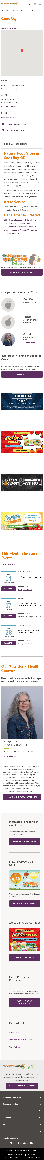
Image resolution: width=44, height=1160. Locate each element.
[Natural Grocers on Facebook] (12, 1143)
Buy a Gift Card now (24, 903)
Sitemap (10, 1154)
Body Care (26, 220)
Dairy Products (19, 223)
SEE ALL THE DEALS (25, 957)
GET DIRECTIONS (8, 107)
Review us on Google (8, 28)
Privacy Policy (20, 1154)
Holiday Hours (15, 1032)
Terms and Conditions (33, 1157)
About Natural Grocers (12, 1097)
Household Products (19, 230)
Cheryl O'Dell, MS (25, 590)
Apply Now (22, 374)
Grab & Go (32, 226)
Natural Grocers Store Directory (13, 11)
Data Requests (31, 1154)
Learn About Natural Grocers (20, 1040)
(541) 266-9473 (7, 117)
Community (8, 1117)
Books (33, 220)
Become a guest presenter (24, 1002)
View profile (10, 756)
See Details (9, 589)
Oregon (28, 11)
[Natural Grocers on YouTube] (32, 1143)
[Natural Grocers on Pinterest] (25, 1143)
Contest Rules (8, 1157)
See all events (8, 564)
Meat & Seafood (18, 233)
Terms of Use (19, 1157)
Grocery (7, 230)
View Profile (29, 342)
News (5, 1124)
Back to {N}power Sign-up (22, 1086)
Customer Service (10, 1104)
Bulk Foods (8, 223)
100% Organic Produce (13, 220)
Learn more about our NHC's (22, 797)
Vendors (6, 1111)
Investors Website (11, 1138)
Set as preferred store (15, 125)
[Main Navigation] (40, 4)
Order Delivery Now (21, 272)
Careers (6, 1131)
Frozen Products (20, 226)
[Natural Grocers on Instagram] (18, 1143)
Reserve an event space (24, 841)
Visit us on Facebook (14, 131)
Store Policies (14, 1047)
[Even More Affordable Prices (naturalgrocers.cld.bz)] (22, 443)
